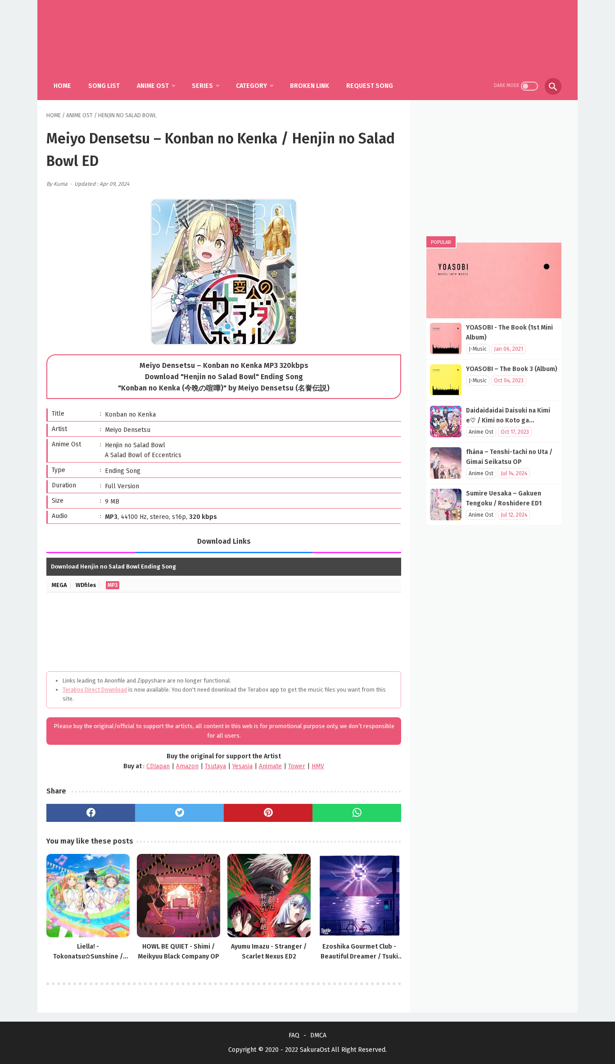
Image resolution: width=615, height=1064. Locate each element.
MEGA (59, 585)
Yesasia (242, 766)
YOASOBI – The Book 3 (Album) (511, 369)
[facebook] (90, 813)
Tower (296, 766)
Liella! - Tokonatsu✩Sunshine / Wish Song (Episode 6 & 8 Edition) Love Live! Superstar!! (88, 952)
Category (251, 86)
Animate (270, 766)
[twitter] (179, 813)
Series (202, 86)
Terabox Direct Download (95, 689)
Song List (104, 86)
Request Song (369, 86)
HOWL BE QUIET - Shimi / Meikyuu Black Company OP (178, 951)
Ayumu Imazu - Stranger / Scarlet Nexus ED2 (269, 951)
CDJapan (158, 766)
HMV (318, 766)
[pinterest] (268, 813)
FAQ (294, 1035)
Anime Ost (153, 86)
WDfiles (86, 585)
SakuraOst (315, 1050)
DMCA (318, 1035)
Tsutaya (215, 766)
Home (62, 86)
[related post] (88, 895)
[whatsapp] (356, 813)
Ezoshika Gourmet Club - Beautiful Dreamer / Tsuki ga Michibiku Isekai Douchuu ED (359, 952)
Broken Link (309, 86)
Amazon (187, 766)
